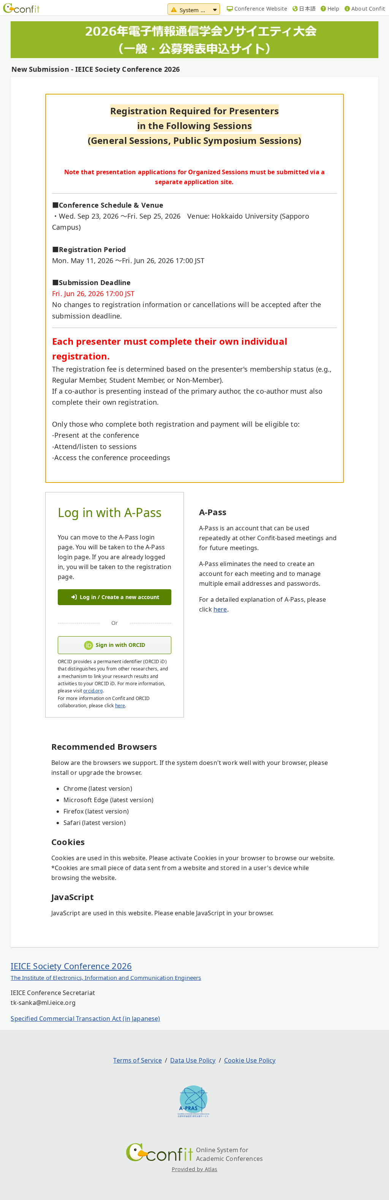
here (120, 705)
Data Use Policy (192, 1060)
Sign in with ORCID (120, 644)
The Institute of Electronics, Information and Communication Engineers (106, 977)
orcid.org (93, 691)
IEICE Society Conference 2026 (71, 965)
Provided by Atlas (195, 1169)
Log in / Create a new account (118, 597)
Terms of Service (137, 1060)
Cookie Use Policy (250, 1060)
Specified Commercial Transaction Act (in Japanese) (85, 1018)
